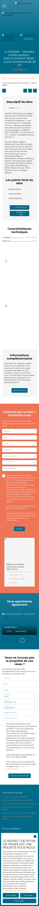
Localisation (7, 706)
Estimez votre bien (9, 833)
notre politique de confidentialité (15, 891)
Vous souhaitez (8, 461)
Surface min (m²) (10, 718)
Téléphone (8, 450)
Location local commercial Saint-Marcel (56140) (17, 817)
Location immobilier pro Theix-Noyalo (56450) (17, 808)
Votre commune (10, 456)
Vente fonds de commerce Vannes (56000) (19, 804)
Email (6, 444)
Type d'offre (7, 694)
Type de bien (7, 700)
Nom (6, 437)
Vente (4, 78)
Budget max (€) (10, 713)
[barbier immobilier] (26, 6)
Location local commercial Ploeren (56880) (19, 813)
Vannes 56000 (30, 78)
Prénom (7, 431)
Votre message (10, 469)
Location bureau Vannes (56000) (15, 797)
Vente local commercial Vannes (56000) (18, 800)
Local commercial (16, 78)
